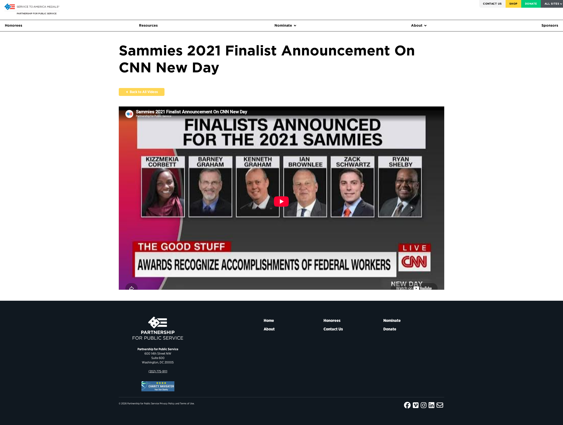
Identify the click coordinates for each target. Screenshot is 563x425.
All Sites (552, 3)
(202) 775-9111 (157, 371)
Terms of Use (187, 403)
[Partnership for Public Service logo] (158, 328)
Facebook (407, 405)
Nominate (283, 25)
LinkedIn (431, 405)
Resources (148, 25)
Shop (513, 3)
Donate (531, 3)
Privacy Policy (167, 403)
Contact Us (492, 3)
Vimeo (416, 405)
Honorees (13, 25)
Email (439, 405)
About (416, 25)
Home (269, 320)
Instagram (424, 405)
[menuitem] (492, 4)
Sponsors (549, 25)
